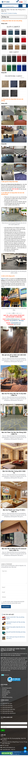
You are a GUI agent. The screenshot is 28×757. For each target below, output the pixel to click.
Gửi (3, 730)
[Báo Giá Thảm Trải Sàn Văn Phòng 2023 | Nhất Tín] (14, 417)
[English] (20, 1)
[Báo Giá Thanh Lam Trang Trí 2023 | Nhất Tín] (14, 494)
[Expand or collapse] (25, 17)
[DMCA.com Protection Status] (5, 674)
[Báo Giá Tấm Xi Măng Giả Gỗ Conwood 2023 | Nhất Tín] (14, 533)
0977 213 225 (5, 753)
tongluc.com (17, 754)
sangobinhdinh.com (16, 322)
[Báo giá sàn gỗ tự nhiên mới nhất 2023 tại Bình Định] (14, 339)
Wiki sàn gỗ (4, 13)
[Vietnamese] (22, 1)
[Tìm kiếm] (20, 5)
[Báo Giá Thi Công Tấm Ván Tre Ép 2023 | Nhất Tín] (14, 378)
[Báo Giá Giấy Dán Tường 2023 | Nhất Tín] (14, 456)
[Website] (14, 597)
